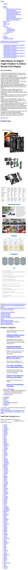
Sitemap (7, 409)
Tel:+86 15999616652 (9, 389)
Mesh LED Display (11, 15)
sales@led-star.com (8, 394)
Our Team (9, 28)
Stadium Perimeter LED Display (14, 18)
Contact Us (6, 33)
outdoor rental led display (7, 323)
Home (5, 6)
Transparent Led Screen (6, 410)
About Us (6, 26)
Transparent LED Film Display (14, 14)
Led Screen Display (17, 410)
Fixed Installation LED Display (14, 11)
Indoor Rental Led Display (7, 320)
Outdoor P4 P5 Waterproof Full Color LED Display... (15, 376)
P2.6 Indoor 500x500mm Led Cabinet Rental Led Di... (15, 366)
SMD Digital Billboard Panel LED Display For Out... (15, 335)
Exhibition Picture (11, 29)
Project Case (6, 21)
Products (6, 7)
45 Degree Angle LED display (8, 312)
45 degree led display (6, 313)
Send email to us (4, 117)
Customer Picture (11, 30)
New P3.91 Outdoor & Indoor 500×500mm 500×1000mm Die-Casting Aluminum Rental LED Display (13, 305)
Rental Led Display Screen (7, 324)
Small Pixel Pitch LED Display (14, 9)
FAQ (5, 25)
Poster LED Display (11, 17)
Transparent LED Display (13, 13)
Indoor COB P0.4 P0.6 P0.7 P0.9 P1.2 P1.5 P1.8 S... (15, 357)
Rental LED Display (11, 10)
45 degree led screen (5, 315)
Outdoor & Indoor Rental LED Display (10, 321)
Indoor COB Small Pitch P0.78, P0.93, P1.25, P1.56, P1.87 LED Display (13, 308)
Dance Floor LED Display (13, 19)
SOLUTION (7, 24)
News (5, 22)
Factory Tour (10, 32)
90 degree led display (6, 316)
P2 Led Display (17, 411)
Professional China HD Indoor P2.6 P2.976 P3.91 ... (15, 347)
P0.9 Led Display (8, 411)
